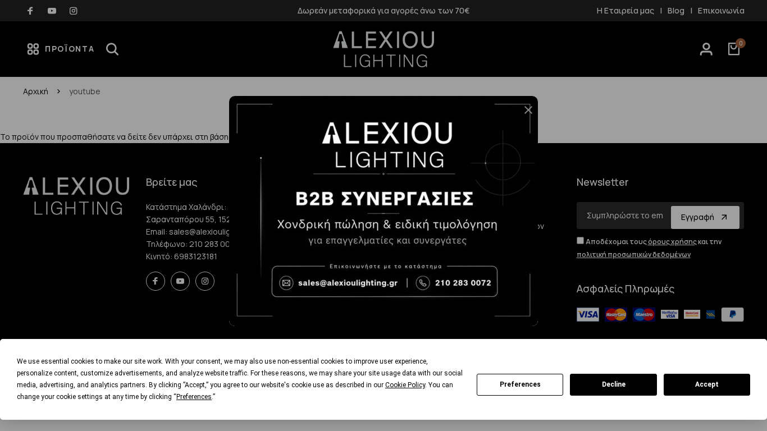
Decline (614, 384)
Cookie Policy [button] (405, 385)
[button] (523, 114)
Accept (707, 384)
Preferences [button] (194, 397)
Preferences (520, 384)
